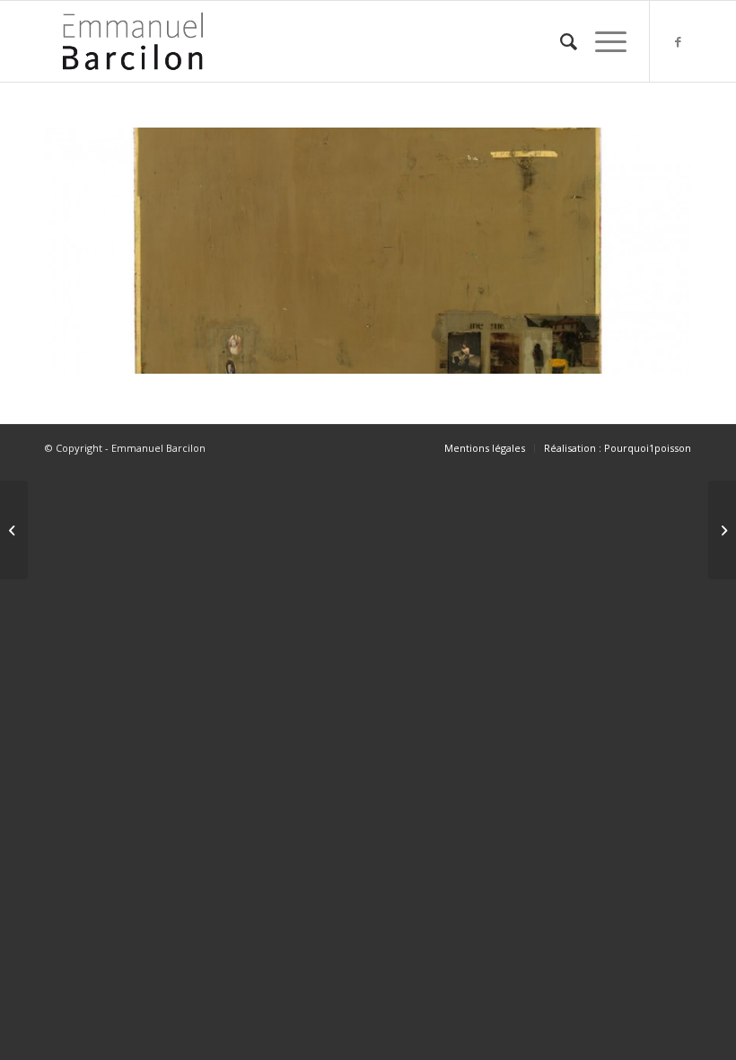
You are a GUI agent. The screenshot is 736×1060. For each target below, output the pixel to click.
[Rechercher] (559, 41)
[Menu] (601, 41)
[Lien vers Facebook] (677, 41)
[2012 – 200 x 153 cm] (14, 530)
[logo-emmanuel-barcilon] (133, 41)
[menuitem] (559, 41)
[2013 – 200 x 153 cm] (722, 530)
